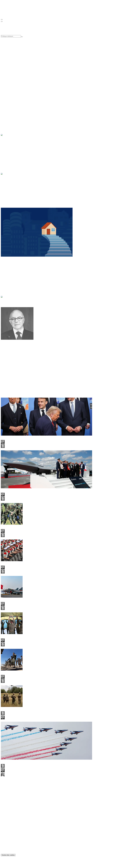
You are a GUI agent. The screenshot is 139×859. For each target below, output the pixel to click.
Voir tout (4, 83)
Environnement (10, 151)
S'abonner (4, 100)
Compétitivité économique (14, 46)
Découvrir (4, 108)
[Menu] (2, 19)
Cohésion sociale (11, 44)
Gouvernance (9, 59)
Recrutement (9, 63)
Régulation (9, 153)
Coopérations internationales (15, 50)
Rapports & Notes (11, 811)
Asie (6, 268)
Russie (7, 276)
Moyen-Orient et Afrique (13, 274)
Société (7, 118)
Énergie (8, 147)
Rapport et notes (10, 72)
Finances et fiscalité (12, 188)
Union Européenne (11, 192)
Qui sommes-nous (11, 57)
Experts (7, 61)
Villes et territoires (11, 120)
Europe (7, 272)
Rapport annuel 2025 (12, 815)
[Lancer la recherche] (22, 36)
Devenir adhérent (7, 93)
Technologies (9, 155)
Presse (7, 65)
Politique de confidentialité (14, 847)
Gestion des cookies (8, 855)
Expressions (9, 817)
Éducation (8, 112)
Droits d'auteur (10, 851)
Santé (7, 116)
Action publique (10, 186)
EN (6, 15)
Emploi (7, 114)
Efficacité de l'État (11, 48)
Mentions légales (11, 849)
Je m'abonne (5, 789)
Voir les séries (11, 83)
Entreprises (9, 149)
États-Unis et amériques (13, 270)
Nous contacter (6, 794)
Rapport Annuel (10, 78)
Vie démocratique (11, 194)
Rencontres (9, 74)
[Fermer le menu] (2, 21)
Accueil (8, 300)
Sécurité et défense (11, 190)
